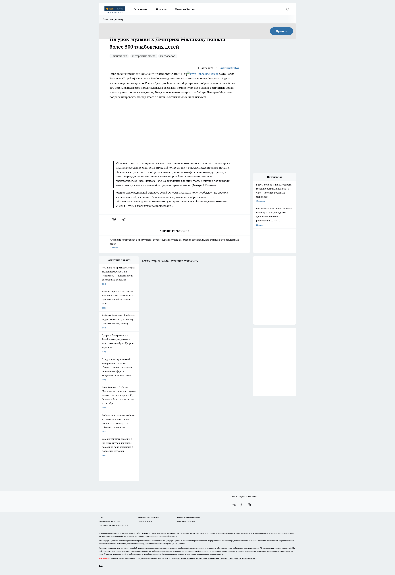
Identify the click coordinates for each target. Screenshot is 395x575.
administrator (229, 68)
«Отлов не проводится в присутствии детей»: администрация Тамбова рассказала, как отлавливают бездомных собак (174, 243)
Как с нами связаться (186, 521)
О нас (101, 517)
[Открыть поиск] (288, 9)
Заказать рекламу (113, 19)
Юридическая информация (188, 517)
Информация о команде (109, 521)
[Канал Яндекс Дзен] (249, 505)
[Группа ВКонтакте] (234, 505)
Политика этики (145, 521)
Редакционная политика (148, 517)
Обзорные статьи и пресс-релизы (113, 525)
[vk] (114, 219)
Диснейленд (119, 56)
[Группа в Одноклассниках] (241, 505)
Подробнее (180, 543)
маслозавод (167, 56)
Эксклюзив (140, 9)
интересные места (143, 56)
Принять (281, 31)
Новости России (185, 9)
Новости (161, 9)
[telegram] (125, 219)
